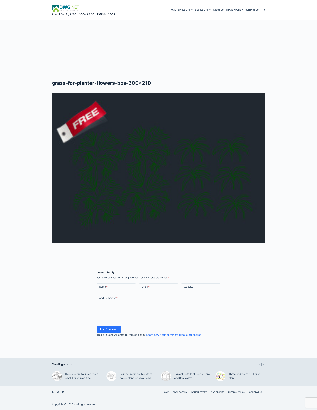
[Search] (264, 10)
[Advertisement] (158, 44)
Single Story (185, 10)
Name (103, 286)
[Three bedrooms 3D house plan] (220, 376)
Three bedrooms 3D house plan (244, 376)
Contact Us (252, 10)
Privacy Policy (234, 10)
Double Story (203, 10)
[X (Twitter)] (58, 392)
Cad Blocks (217, 392)
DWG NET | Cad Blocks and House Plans (83, 14)
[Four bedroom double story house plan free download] (111, 376)
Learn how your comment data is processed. (174, 334)
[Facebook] (53, 392)
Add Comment (108, 298)
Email (145, 286)
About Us (218, 10)
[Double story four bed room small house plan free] (57, 376)
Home (173, 10)
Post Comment (109, 329)
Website (188, 286)
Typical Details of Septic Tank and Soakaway (192, 376)
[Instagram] (63, 392)
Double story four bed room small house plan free (81, 376)
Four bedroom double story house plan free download (136, 376)
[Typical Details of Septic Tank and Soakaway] (166, 376)
